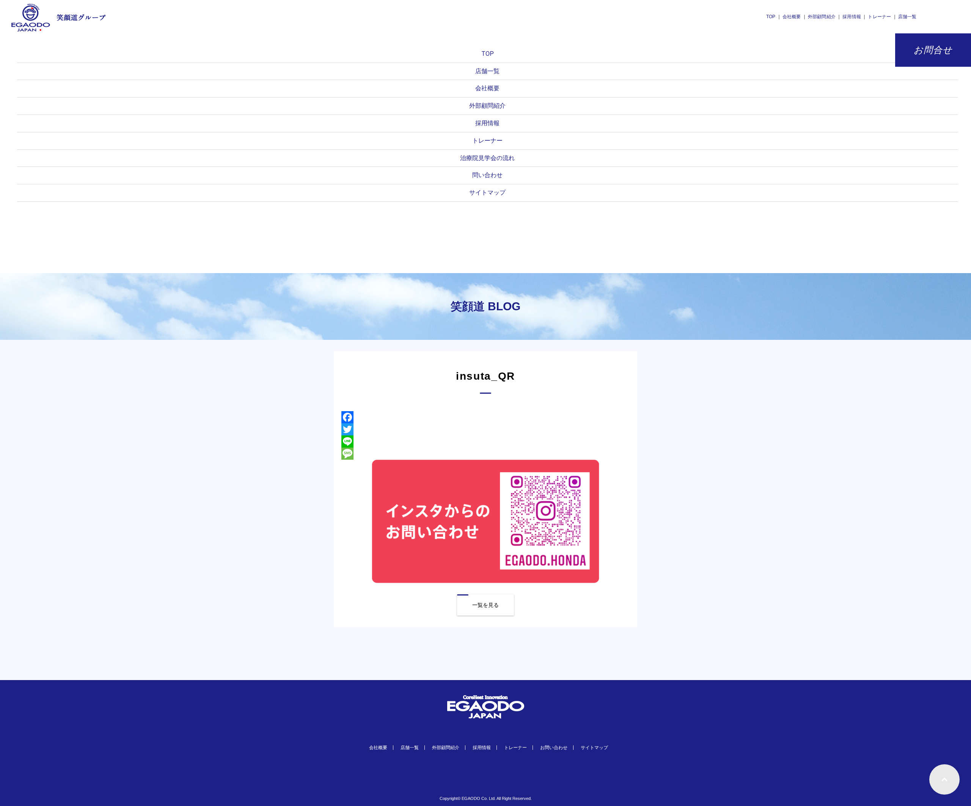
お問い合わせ (553, 747)
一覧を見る (485, 605)
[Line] (485, 441)
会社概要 (791, 16)
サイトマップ (487, 192)
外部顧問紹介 (822, 16)
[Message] (485, 454)
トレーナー (879, 16)
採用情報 (852, 16)
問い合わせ (487, 175)
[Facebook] (485, 417)
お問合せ (933, 50)
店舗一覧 (907, 16)
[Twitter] (485, 429)
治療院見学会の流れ (487, 158)
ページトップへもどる (944, 779)
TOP (771, 16)
